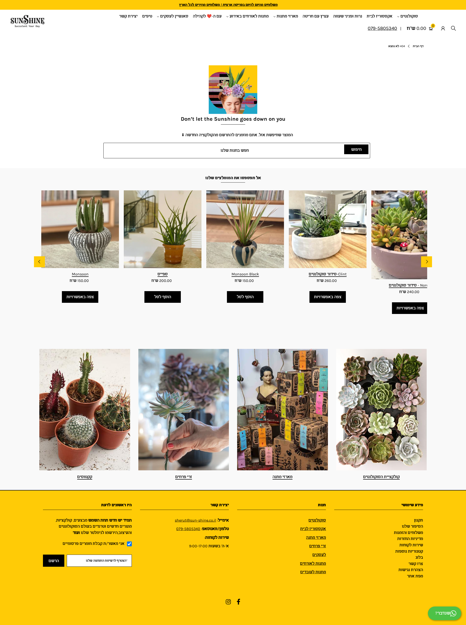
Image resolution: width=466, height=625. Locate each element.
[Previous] (39, 261)
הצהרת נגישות (411, 569)
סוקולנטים (317, 520)
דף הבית (418, 46)
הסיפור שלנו (412, 526)
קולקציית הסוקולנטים (381, 476)
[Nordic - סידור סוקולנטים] (410, 234)
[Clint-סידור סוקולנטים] (327, 229)
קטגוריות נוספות (409, 551)
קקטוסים (84, 476)
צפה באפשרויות (80, 297)
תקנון (418, 520)
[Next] (426, 261)
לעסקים (319, 554)
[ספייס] (162, 229)
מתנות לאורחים (313, 563)
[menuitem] (409, 16)
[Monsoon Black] (245, 229)
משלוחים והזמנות (408, 532)
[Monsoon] (80, 229)
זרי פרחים (183, 476)
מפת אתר (415, 576)
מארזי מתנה (282, 476)
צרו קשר (415, 563)
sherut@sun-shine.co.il (195, 520)
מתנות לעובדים (313, 572)
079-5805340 (188, 528)
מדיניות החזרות (410, 538)
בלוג (419, 557)
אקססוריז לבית (313, 528)
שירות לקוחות (411, 545)
